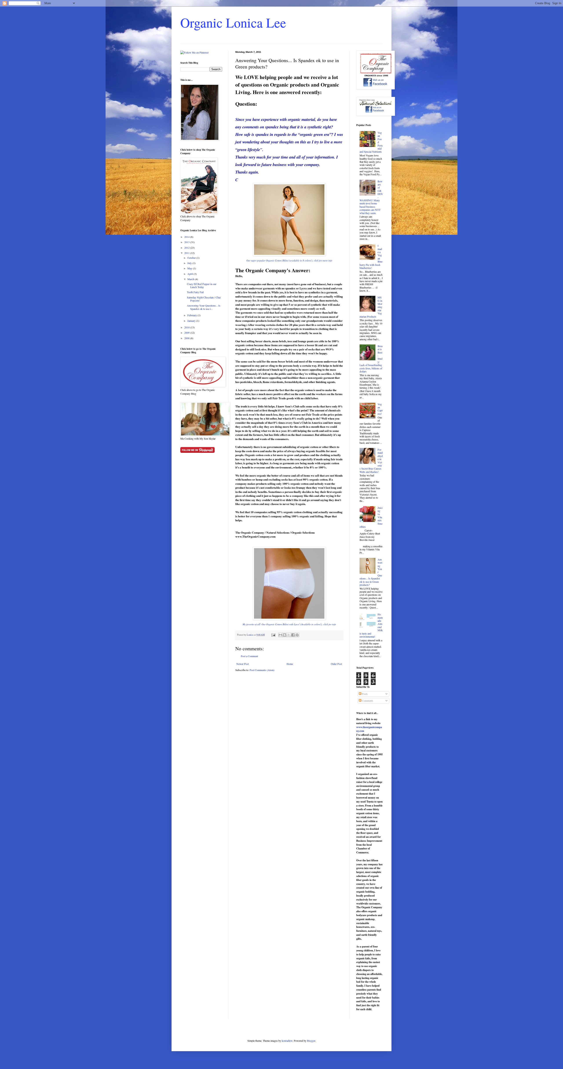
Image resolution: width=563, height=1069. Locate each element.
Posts (364, 693)
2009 (187, 332)
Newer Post (242, 664)
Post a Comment (249, 656)
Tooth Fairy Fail (195, 292)
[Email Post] (273, 634)
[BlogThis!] (284, 635)
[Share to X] (289, 635)
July (189, 263)
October (191, 257)
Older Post (336, 664)
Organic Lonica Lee (233, 22)
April (190, 274)
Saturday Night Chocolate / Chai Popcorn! (204, 299)
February (192, 315)
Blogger (311, 1040)
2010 (187, 327)
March (191, 279)
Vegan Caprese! (380, 408)
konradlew (287, 1040)
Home (290, 664)
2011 (187, 253)
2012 (187, 247)
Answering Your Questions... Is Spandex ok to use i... (203, 307)
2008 (187, 338)
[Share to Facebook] (293, 635)
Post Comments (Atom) (262, 670)
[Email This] (280, 635)
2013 (187, 242)
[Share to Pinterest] (297, 635)
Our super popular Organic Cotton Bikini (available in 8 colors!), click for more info (289, 260)
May (190, 268)
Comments (367, 700)
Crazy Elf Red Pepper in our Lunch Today (201, 285)
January (191, 320)
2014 (187, 237)
